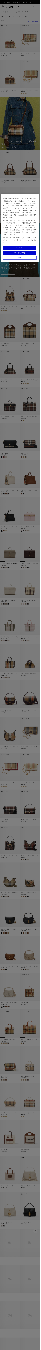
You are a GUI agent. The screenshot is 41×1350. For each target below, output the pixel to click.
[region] (20, 228)
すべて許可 (20, 248)
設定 (19, 257)
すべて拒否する (19, 253)
